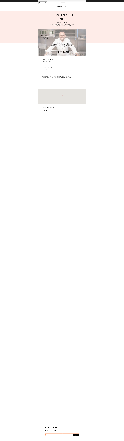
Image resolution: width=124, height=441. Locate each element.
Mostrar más (44, 85)
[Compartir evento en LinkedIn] (46, 110)
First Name (46, 430)
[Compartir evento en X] (44, 110)
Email (63, 430)
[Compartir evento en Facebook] (42, 110)
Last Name (55, 430)
